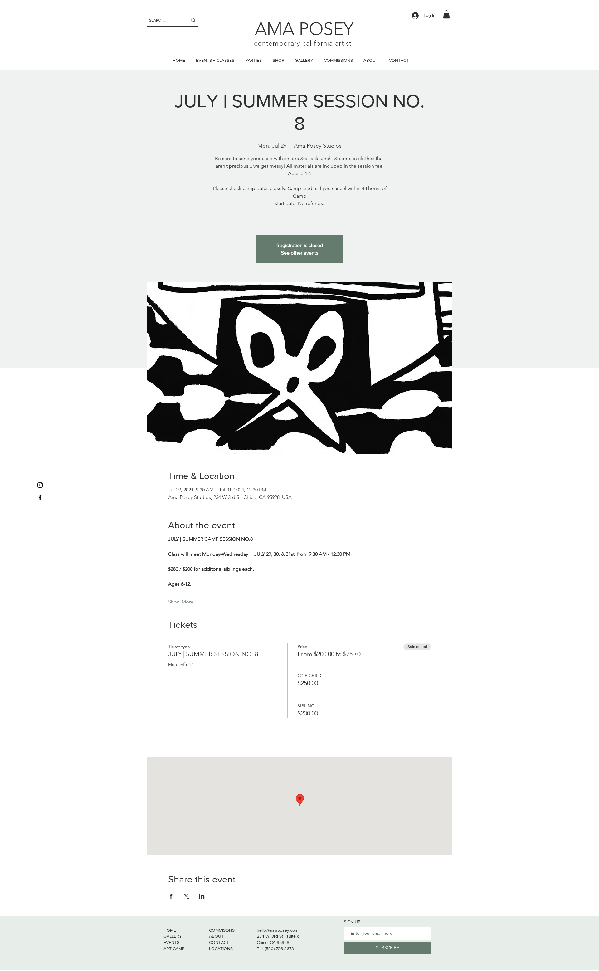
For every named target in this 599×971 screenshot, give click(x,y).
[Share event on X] (186, 896)
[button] (446, 14)
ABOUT (216, 936)
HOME (169, 930)
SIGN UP (352, 922)
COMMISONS (222, 930)
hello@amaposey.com (277, 930)
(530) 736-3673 (279, 948)
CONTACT (219, 942)
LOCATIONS (221, 948)
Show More (180, 602)
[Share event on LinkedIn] (202, 896)
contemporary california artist (303, 43)
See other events (299, 253)
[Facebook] (40, 497)
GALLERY (172, 936)
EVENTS (171, 942)
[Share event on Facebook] (171, 896)
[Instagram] (40, 485)
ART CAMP (173, 948)
